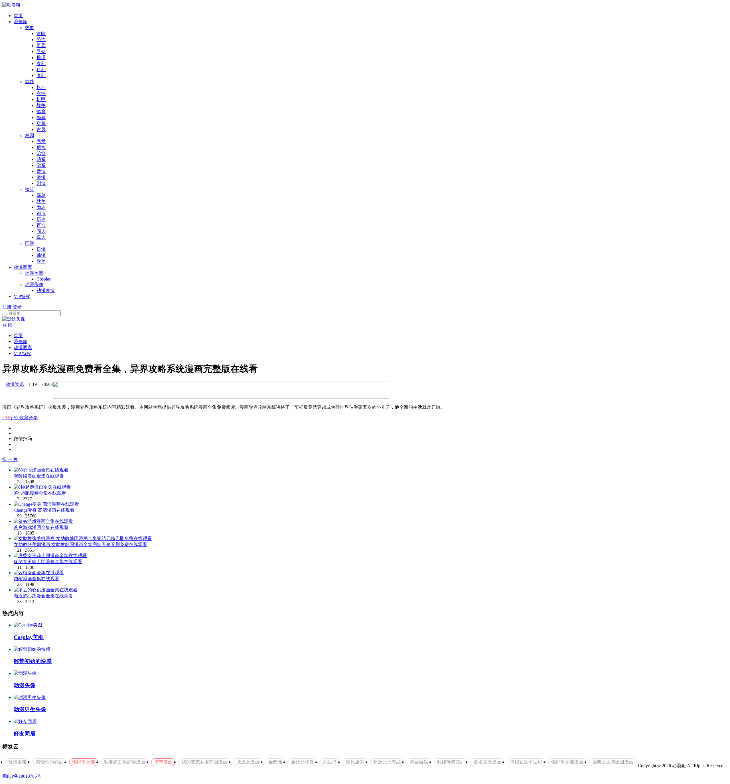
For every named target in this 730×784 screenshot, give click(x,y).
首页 (18, 15)
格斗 (41, 87)
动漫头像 (34, 284)
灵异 (41, 45)
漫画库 (20, 21)
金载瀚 (275, 761)
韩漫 (41, 255)
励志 (41, 207)
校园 (29, 135)
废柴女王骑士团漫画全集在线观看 (48, 561)
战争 (41, 105)
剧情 (41, 183)
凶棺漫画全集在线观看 (36, 578)
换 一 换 (10, 459)
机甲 (41, 99)
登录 (17, 307)
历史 (41, 219)
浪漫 (41, 177)
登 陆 (7, 325)
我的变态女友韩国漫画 (204, 761)
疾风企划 (355, 761)
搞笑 (29, 189)
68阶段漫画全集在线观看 (39, 475)
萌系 (41, 159)
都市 (41, 213)
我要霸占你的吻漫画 (124, 761)
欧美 (41, 261)
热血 (29, 27)
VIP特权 (22, 296)
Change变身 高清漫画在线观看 (44, 510)
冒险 (41, 33)
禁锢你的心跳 (49, 761)
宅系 (41, 165)
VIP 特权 (22, 353)
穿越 (41, 123)
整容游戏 (419, 761)
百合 (41, 225)
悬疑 (41, 51)
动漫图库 (23, 267)
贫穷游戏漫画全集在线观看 (41, 527)
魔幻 (41, 75)
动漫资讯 (15, 384)
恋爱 (41, 141)
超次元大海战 (387, 761)
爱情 (41, 171)
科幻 (41, 69)
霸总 (41, 195)
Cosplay (43, 279)
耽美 (41, 201)
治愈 (41, 153)
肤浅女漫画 (247, 761)
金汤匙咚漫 (302, 761)
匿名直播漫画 (487, 761)
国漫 (29, 243)
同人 (41, 231)
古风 (41, 129)
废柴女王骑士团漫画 (612, 761)
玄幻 (41, 63)
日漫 (41, 249)
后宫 (41, 147)
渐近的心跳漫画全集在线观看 (43, 595)
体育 (41, 111)
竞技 (41, 93)
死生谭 (330, 761)
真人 (41, 237)
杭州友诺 (17, 761)
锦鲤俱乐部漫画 (567, 761)
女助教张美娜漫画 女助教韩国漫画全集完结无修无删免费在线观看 (80, 544)
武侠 (29, 81)
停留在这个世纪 (526, 761)
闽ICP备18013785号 (21, 776)
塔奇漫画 (163, 761)
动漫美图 (34, 273)
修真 (41, 117)
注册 (6, 307)
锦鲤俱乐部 (83, 761)
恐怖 (41, 39)
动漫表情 (45, 290)
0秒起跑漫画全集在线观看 (40, 493)
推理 (41, 57)
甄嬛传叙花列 (451, 761)
